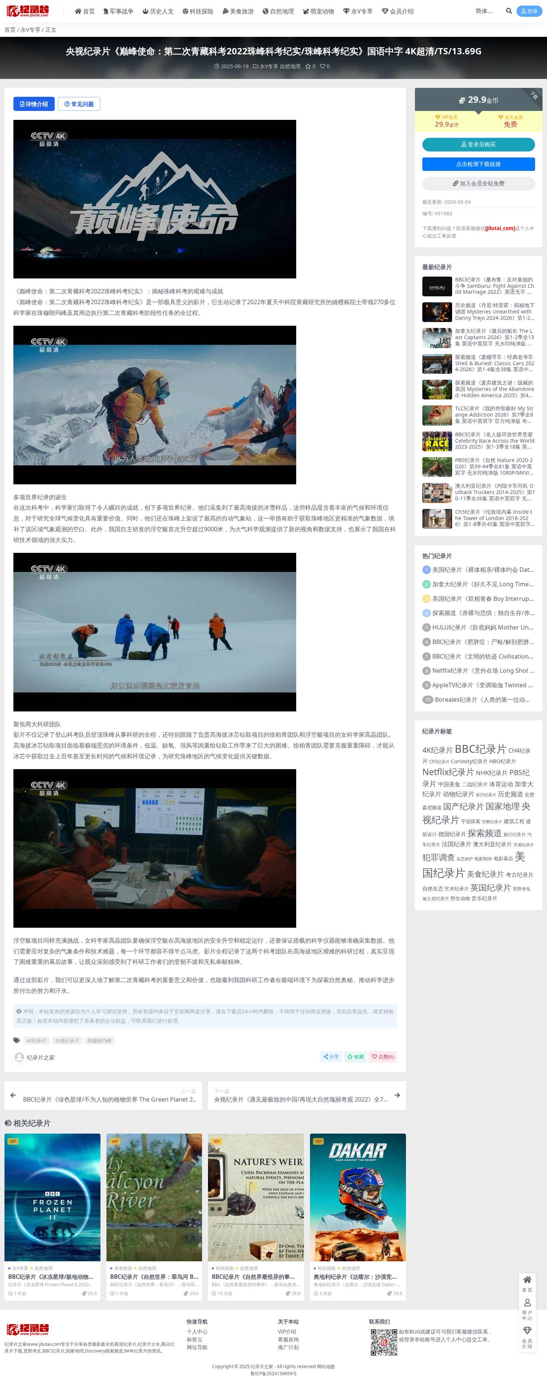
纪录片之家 (41, 1057)
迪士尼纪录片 (435, 898)
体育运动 (501, 784)
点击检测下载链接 (478, 164)
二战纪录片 (475, 784)
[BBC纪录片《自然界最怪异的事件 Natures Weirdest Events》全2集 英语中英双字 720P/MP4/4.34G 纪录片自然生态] (256, 1198)
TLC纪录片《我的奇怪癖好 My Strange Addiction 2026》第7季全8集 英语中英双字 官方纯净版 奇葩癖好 (494, 417)
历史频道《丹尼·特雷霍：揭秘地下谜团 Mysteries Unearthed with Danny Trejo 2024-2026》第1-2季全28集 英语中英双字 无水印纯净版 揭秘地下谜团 (495, 318)
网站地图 (326, 1366)
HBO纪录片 (502, 761)
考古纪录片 (520, 874)
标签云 (194, 1339)
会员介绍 (402, 11)
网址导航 (197, 1347)
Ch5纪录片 (439, 761)
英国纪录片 (490, 887)
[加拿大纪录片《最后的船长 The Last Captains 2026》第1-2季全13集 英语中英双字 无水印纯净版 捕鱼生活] (437, 338)
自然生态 (432, 888)
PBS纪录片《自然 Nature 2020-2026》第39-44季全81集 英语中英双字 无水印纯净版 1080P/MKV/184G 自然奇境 (494, 469)
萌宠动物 (322, 11)
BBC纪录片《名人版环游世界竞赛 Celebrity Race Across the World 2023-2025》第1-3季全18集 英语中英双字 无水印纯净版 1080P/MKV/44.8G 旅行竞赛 (495, 447)
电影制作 (483, 858)
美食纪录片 (485, 874)
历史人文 (162, 11)
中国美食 (449, 784)
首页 (89, 11)
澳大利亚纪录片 (492, 844)
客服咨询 (288, 1339)
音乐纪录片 (484, 898)
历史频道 (510, 794)
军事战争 (122, 11)
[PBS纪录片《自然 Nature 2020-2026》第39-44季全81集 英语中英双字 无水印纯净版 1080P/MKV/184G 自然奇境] (437, 467)
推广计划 (288, 1347)
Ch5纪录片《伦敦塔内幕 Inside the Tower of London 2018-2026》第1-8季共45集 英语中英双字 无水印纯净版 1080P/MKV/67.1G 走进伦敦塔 (493, 524)
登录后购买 (482, 144)
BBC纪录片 (481, 749)
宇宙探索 (470, 821)
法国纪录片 (456, 844)
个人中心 (197, 1331)
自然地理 (282, 11)
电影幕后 (503, 858)
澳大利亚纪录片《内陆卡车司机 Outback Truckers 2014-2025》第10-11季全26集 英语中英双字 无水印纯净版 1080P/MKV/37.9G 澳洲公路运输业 (495, 498)
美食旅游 (242, 11)
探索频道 (485, 833)
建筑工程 (514, 821)
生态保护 (465, 858)
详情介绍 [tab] (37, 104)
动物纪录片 (458, 794)
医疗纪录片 (486, 794)
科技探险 (202, 11)
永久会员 (514, 117)
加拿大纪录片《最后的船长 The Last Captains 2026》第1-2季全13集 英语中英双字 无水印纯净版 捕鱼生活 (494, 340)
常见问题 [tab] (82, 104)
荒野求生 (522, 889)
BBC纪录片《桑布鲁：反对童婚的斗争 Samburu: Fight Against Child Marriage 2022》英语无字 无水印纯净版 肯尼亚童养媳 (494, 289)
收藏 (359, 1057)
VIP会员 (450, 117)
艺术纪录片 (457, 888)
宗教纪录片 (492, 821)
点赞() (386, 1057)
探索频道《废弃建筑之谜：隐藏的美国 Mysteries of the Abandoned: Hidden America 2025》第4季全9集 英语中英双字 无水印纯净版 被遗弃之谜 (494, 395)
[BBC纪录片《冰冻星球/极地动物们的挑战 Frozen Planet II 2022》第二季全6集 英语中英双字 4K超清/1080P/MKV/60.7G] (52, 1198)
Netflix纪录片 (448, 772)
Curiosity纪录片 (469, 761)
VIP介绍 (287, 1331)
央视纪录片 (67, 1040)
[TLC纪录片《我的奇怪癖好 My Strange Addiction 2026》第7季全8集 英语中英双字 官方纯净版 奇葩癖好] (437, 415)
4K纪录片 (36, 1040)
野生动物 (460, 898)
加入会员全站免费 (482, 184)
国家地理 (503, 806)
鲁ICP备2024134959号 (273, 1373)
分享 (334, 1057)
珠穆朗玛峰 (99, 1040)
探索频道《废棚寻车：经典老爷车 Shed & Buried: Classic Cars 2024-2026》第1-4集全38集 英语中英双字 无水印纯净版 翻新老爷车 (494, 366)
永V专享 (362, 11)
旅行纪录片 (514, 834)
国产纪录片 (463, 806)
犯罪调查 (438, 857)
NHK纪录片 (492, 772)
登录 (532, 11)
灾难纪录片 (524, 844)
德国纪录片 (452, 834)
